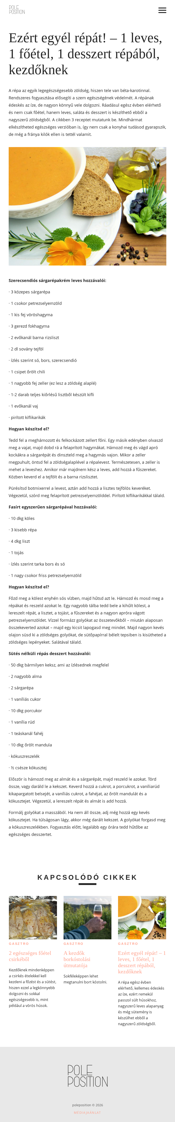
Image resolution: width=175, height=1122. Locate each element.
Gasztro (19, 944)
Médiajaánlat (87, 1112)
